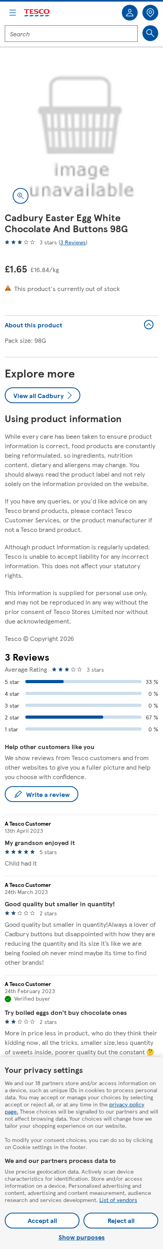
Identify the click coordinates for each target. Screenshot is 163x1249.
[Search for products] (150, 33)
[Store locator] (150, 13)
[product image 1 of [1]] (81, 135)
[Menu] (13, 13)
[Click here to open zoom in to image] (20, 196)
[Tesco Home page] (37, 13)
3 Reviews (73, 242)
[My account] (130, 13)
